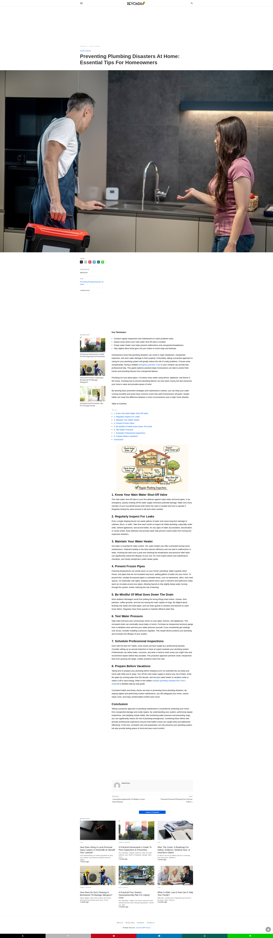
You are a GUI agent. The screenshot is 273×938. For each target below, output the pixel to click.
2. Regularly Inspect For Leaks (127, 417)
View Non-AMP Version (143, 928)
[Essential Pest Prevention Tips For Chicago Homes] (92, 393)
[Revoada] (136, 3)
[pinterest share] (90, 262)
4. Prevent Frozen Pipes (124, 423)
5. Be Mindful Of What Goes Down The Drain (133, 426)
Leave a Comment (152, 812)
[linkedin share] (94, 262)
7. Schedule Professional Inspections (129, 433)
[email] (68, 936)
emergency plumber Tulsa (149, 365)
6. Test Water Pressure (123, 430)
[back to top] (268, 929)
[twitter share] (81, 262)
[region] (136, 25)
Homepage (83, 46)
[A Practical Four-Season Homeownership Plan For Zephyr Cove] (136, 875)
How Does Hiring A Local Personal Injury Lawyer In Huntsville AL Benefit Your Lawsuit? (97, 850)
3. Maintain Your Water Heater (126, 420)
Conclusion (118, 439)
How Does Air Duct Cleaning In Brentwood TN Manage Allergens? (92, 380)
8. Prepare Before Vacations (126, 436)
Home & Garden (94, 46)
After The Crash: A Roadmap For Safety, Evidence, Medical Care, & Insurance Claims (174, 850)
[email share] (85, 262)
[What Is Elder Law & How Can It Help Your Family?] (175, 875)
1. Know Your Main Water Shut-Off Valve (131, 413)
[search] (192, 3)
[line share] (102, 262)
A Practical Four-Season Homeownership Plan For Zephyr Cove (134, 895)
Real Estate (123, 887)
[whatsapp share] (98, 262)
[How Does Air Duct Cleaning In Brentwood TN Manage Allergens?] (92, 368)
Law (81, 842)
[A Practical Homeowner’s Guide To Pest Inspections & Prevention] (92, 344)
